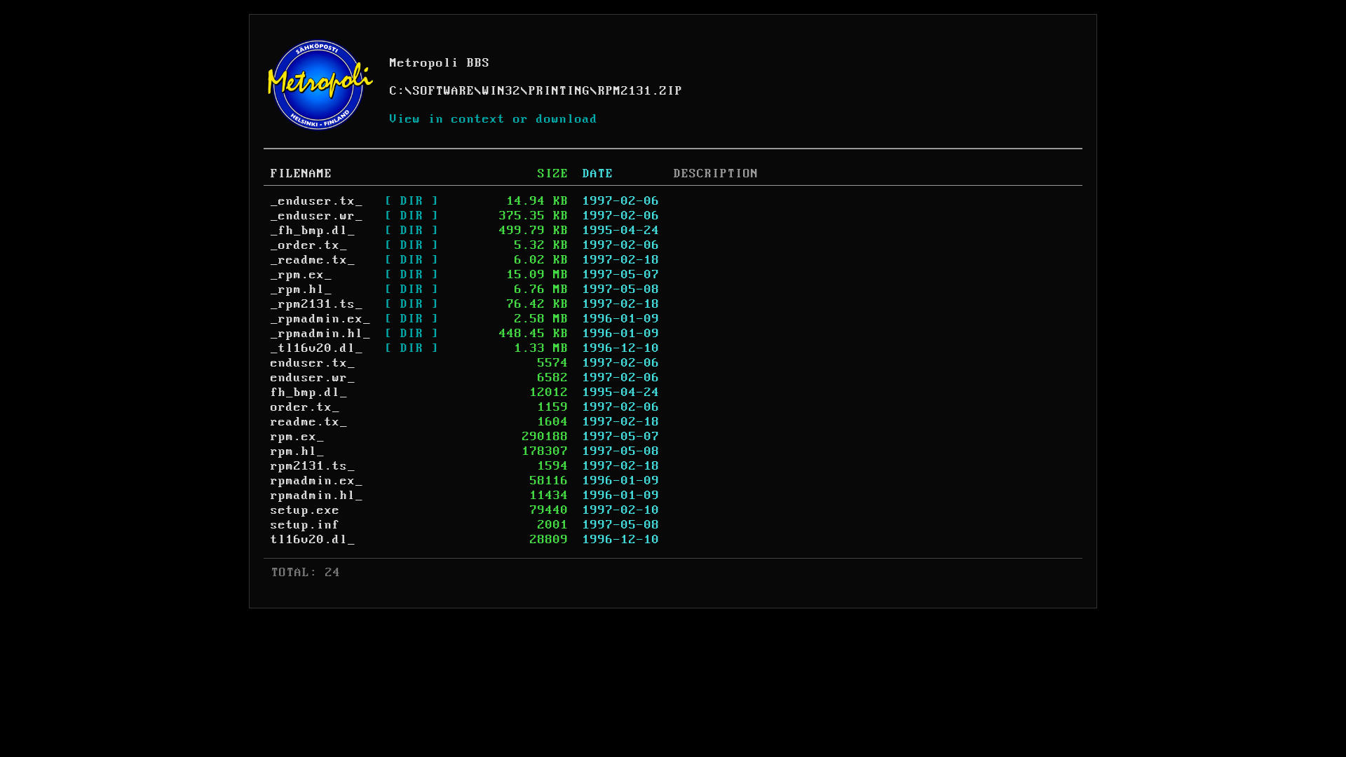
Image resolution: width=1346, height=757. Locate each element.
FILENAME (301, 174)
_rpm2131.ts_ (317, 304)
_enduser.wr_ (317, 216)
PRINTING (559, 91)
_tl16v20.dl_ (317, 348)
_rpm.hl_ (301, 289)
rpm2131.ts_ (313, 466)
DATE (598, 174)
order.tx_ (305, 407)
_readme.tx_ (313, 260)
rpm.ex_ (298, 437)
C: (397, 91)
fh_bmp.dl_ (309, 393)
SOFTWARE (444, 91)
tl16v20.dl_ (313, 540)
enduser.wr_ (313, 378)
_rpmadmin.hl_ (321, 334)
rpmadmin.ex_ (317, 481)
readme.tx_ (309, 422)
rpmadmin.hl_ (317, 496)
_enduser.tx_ (317, 201)
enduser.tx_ (313, 363)
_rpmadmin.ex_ (321, 319)
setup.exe (305, 510)
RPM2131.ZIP (640, 91)
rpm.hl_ (298, 451)
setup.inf (305, 525)
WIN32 (501, 91)
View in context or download (494, 119)
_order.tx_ (309, 245)
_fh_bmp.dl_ (313, 231)
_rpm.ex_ (301, 275)
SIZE (553, 174)
